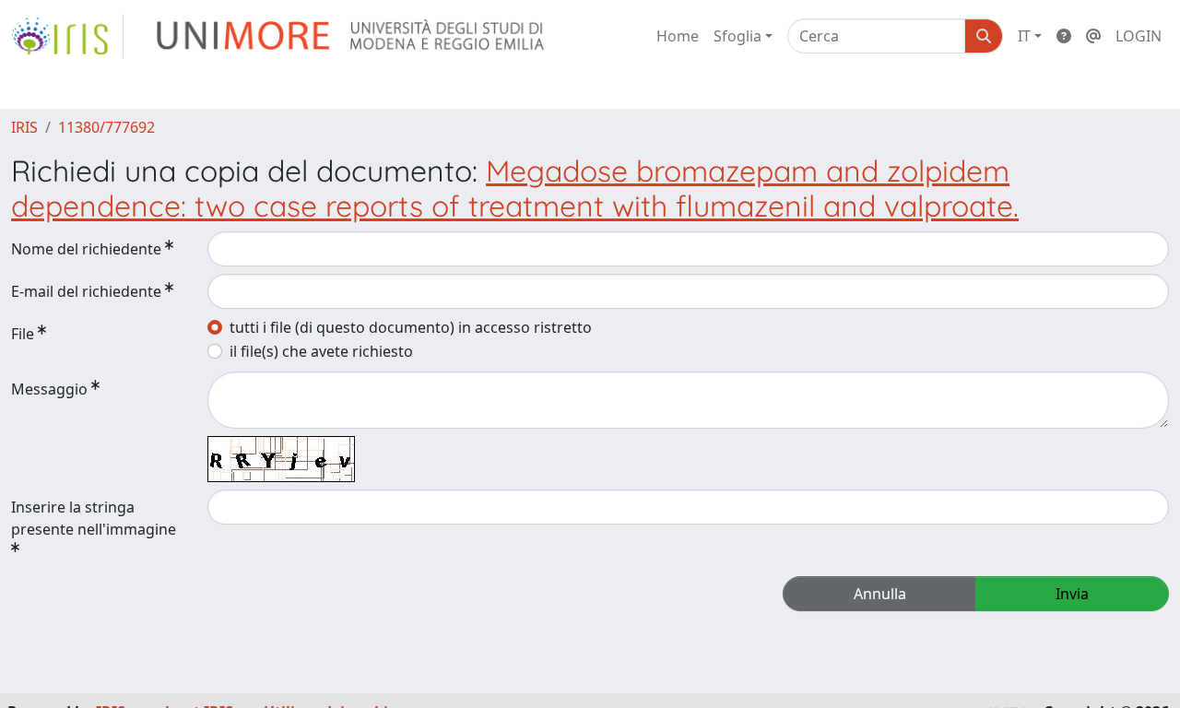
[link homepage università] (351, 36)
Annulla (880, 594)
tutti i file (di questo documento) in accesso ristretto (411, 327)
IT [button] (1024, 36)
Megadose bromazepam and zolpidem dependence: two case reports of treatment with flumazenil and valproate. (515, 188)
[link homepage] (67, 36)
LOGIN (1138, 36)
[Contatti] (1093, 36)
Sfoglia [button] (737, 36)
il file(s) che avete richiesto (321, 351)
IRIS (24, 127)
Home (677, 36)
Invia (1072, 594)
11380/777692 (106, 127)
